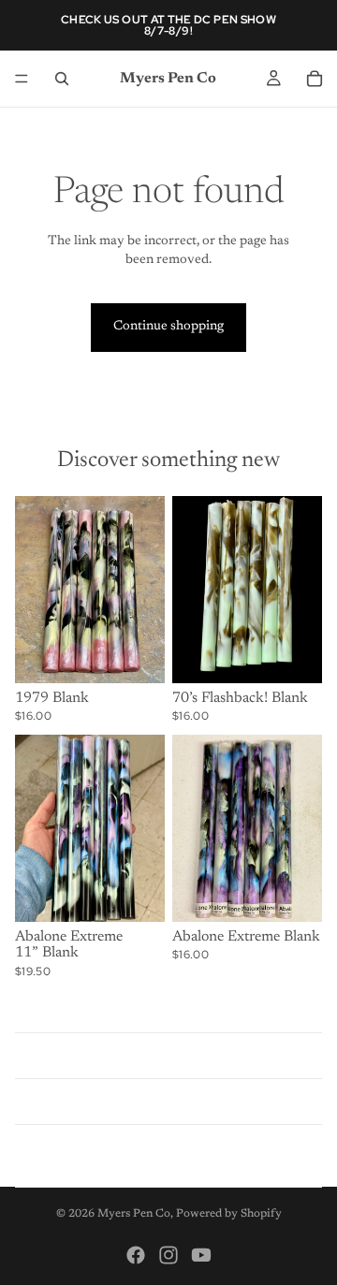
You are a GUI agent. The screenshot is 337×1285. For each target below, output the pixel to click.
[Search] (61, 78)
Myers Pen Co (133, 1213)
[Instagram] (168, 1255)
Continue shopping (168, 326)
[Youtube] (201, 1255)
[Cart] (314, 78)
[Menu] (21, 78)
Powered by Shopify (229, 1213)
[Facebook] (136, 1255)
